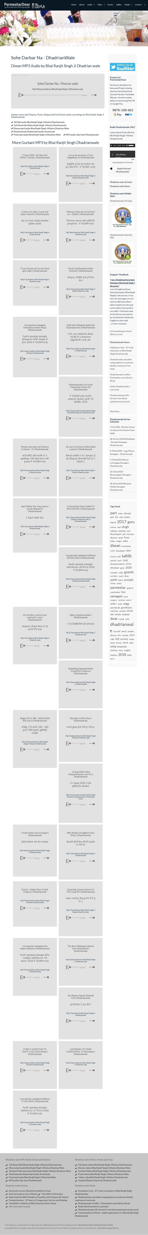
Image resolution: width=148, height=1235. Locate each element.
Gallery (119, 5)
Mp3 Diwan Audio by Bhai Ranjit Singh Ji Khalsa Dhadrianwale (35, 352)
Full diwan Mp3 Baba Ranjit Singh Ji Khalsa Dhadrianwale (40, 125)
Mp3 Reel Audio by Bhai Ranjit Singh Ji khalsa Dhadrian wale (80, 177)
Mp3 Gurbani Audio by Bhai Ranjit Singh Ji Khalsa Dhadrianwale (35, 743)
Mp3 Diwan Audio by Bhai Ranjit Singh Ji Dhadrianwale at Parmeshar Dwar (80, 412)
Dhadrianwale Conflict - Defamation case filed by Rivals (121, 377)
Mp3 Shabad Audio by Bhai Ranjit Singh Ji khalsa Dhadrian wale (81, 737)
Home (73, 5)
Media (127, 5)
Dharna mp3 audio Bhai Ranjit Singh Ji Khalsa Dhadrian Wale (41, 128)
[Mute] (89, 95)
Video (99, 5)
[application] (57, 94)
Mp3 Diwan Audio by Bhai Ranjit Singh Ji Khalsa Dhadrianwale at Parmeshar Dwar (80, 797)
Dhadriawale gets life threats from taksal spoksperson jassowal (120, 398)
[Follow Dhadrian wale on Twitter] (137, 1225)
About (81, 5)
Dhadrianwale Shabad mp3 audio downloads (34, 131)
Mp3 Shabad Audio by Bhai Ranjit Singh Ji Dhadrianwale (35, 851)
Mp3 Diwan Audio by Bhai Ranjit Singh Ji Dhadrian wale (35, 471)
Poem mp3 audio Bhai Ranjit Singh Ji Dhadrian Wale (37, 134)
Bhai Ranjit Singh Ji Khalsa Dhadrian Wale (96, 1225)
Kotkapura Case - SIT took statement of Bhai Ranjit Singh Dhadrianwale (121, 350)
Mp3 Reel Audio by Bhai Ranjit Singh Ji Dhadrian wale (80, 233)
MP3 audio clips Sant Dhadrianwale (82, 134)
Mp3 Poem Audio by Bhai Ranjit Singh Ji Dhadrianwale (80, 350)
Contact (138, 5)
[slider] (94, 95)
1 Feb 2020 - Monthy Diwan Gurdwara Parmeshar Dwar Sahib (122, 430)
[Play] (19, 95)
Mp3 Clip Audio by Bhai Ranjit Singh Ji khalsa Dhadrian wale (80, 290)
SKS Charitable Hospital (19, 1206)
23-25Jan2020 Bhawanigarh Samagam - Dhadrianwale (121, 474)
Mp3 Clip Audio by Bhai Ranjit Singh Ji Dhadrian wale (34, 280)
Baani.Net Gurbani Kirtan (108, 1228)
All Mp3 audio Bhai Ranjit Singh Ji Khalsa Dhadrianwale (39, 122)
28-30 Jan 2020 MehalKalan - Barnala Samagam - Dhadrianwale (122, 442)
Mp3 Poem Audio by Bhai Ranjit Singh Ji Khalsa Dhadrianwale (34, 901)
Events (110, 5)
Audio (89, 5)
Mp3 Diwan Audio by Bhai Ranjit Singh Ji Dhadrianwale (80, 683)
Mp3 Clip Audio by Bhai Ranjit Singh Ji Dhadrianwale (34, 167)
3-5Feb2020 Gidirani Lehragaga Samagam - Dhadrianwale (120, 462)
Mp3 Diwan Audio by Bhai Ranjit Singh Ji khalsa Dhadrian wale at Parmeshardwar (80, 519)
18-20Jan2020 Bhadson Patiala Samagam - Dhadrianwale (120, 486)
